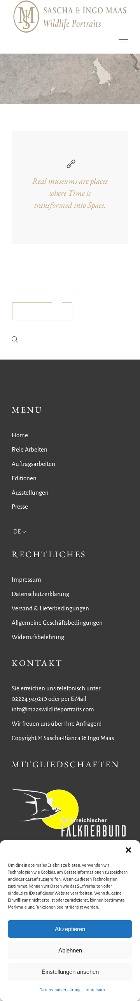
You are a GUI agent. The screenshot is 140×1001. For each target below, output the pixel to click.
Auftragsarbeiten (33, 464)
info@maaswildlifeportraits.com (53, 709)
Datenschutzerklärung (59, 989)
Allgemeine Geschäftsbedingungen (57, 622)
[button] (128, 850)
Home (20, 435)
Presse (20, 506)
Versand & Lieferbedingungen (50, 608)
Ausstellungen (30, 492)
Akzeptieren (70, 929)
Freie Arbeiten (29, 449)
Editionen (24, 478)
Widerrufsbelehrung (38, 637)
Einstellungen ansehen (70, 971)
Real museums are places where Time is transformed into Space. (70, 193)
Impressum (94, 989)
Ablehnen (70, 950)
